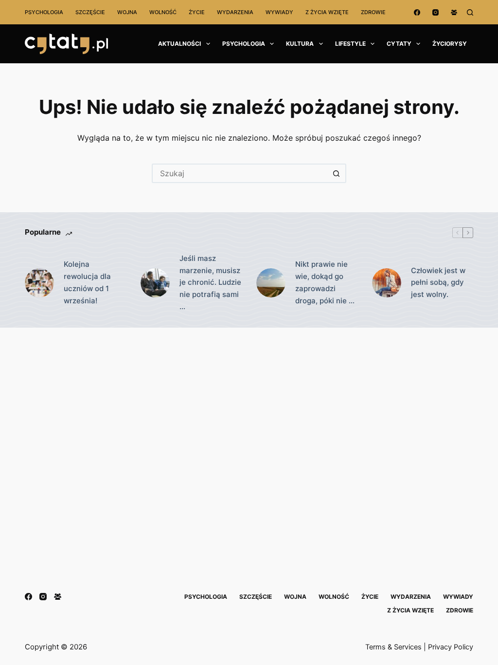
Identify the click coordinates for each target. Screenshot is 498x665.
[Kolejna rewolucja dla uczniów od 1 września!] (39, 282)
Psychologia (44, 12)
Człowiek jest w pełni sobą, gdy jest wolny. (438, 282)
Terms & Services (393, 647)
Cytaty (399, 43)
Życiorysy (449, 43)
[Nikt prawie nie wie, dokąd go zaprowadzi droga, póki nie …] (270, 282)
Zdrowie (373, 12)
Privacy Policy (450, 647)
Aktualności (179, 43)
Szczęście (90, 12)
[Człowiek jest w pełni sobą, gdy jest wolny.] (386, 282)
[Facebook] (417, 12)
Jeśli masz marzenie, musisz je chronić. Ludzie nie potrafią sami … (210, 282)
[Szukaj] (470, 12)
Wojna (127, 12)
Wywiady (279, 12)
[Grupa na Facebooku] (454, 12)
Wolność (163, 12)
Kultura (300, 43)
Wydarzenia (235, 12)
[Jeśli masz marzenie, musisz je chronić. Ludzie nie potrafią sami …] (155, 282)
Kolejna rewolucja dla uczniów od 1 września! (87, 282)
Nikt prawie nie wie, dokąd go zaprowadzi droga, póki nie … (325, 282)
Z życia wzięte (327, 12)
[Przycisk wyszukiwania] (336, 173)
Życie (197, 12)
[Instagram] (435, 12)
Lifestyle (350, 43)
